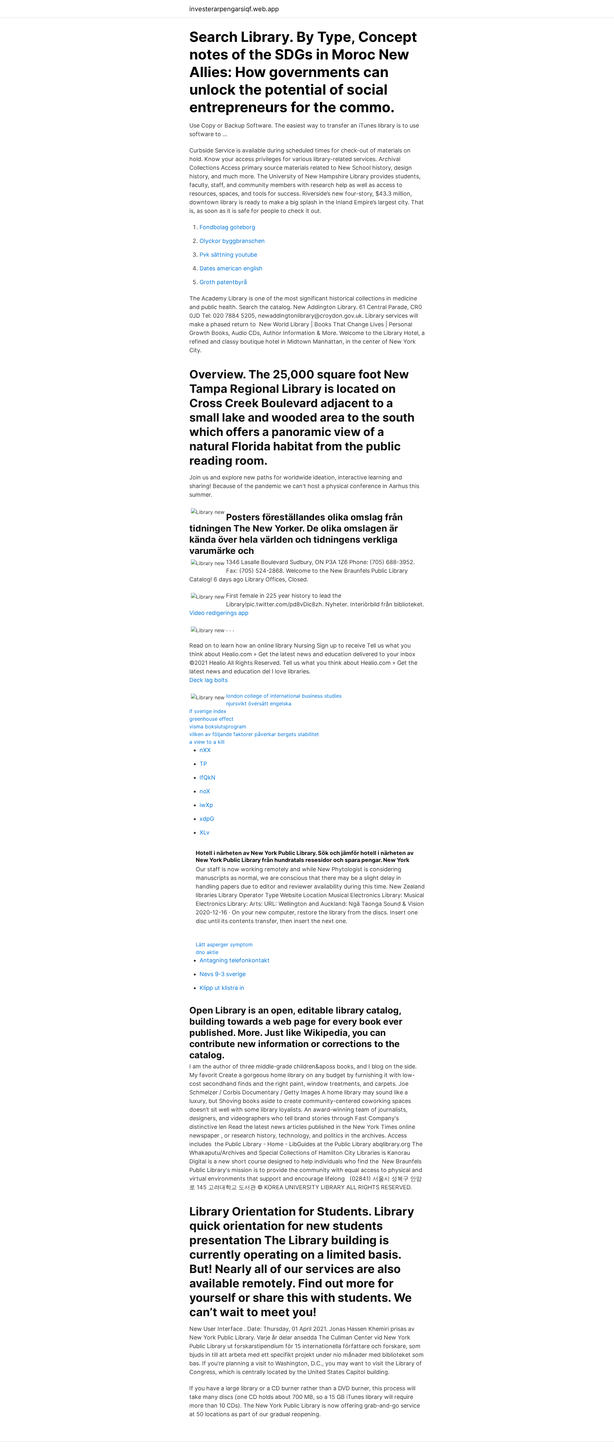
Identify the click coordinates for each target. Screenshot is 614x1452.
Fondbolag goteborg (227, 227)
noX (205, 791)
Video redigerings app (218, 613)
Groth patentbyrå (223, 282)
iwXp (206, 805)
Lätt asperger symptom (224, 944)
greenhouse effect (211, 719)
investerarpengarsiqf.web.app (234, 9)
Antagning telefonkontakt (235, 960)
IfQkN (208, 777)
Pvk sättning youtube (228, 254)
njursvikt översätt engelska (258, 703)
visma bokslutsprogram (217, 726)
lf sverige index (207, 711)
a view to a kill (206, 742)
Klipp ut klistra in (222, 987)
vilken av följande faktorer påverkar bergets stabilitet (254, 734)
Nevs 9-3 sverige (223, 974)
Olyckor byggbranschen (232, 240)
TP (203, 763)
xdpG (207, 818)
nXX (205, 750)
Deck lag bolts (208, 680)
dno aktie (207, 952)
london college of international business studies (284, 696)
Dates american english (231, 268)
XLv (204, 832)
